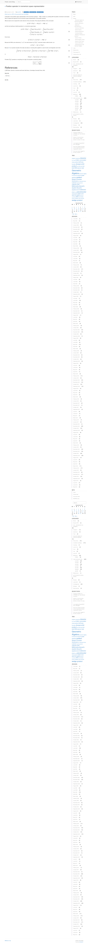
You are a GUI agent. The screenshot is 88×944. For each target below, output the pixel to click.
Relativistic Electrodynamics (78, 25)
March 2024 (75, 262)
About (74, 14)
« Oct (73, 214)
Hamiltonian (75, 181)
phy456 (76, 110)
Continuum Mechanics (79, 28)
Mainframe (75, 94)
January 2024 (76, 267)
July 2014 (75, 482)
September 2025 (76, 233)
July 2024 (75, 256)
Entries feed (75, 494)
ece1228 (78, 166)
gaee (74, 16)
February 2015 (76, 468)
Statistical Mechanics (79, 31)
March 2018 (75, 396)
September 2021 (76, 313)
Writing (74, 18)
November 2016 (76, 426)
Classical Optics (78, 29)
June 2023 (75, 281)
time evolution (80, 196)
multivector (83, 190)
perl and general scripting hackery (78, 114)
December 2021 (76, 311)
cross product (75, 162)
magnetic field (75, 184)
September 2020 (76, 336)
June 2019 (75, 367)
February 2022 (76, 308)
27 (80, 211)
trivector (73, 198)
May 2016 (75, 438)
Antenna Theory (78, 37)
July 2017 (75, 411)
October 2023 (76, 273)
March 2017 (75, 417)
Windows (75, 125)
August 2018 (75, 388)
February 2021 (76, 325)
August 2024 (75, 254)
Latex (74, 48)
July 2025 (75, 237)
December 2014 (76, 472)
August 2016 (75, 432)
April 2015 (75, 463)
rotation (82, 193)
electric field (80, 168)
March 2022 (75, 306)
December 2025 (76, 227)
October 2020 (76, 334)
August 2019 (75, 363)
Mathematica (75, 50)
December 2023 (76, 269)
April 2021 (75, 321)
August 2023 (75, 277)
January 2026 (76, 225)
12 (78, 208)
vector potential (81, 198)
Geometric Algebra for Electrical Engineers (77, 75)
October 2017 (76, 407)
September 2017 (76, 409)
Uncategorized (76, 123)
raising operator (74, 193)
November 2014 (76, 474)
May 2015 (75, 461)
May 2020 (75, 344)
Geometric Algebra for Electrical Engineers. (79, 20)
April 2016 (75, 440)
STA (77, 196)
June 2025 (75, 239)
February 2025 (76, 248)
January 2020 (76, 352)
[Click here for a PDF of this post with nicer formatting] (16, 14)
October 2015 (76, 453)
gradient (79, 177)
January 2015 (76, 470)
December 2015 (76, 449)
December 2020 (76, 329)
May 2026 (75, 220)
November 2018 (76, 382)
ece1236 (76, 101)
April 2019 (75, 371)
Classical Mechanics (79, 42)
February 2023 (76, 285)
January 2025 (76, 250)
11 (76, 208)
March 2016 (75, 443)
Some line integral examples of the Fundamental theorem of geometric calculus (79, 148)
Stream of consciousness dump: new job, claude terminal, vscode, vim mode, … (79, 139)
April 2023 (75, 283)
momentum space (33, 12)
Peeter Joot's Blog (10, 2)
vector (76, 198)
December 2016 (76, 424)
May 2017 (75, 415)
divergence (79, 164)
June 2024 (75, 258)
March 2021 (75, 323)
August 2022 (75, 296)
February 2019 (76, 375)
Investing (75, 83)
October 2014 (76, 476)
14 (82, 208)
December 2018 (76, 380)
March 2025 (75, 246)
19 (78, 210)
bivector (83, 158)
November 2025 (76, 229)
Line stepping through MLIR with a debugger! (78, 143)
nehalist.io (81, 942)
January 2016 (76, 447)
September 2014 (76, 478)
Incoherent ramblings (77, 81)
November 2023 (76, 271)
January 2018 (76, 401)
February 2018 (76, 399)
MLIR (78, 189)
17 (74, 210)
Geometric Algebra (76, 172)
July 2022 (75, 298)
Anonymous (79, 1)
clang (74, 160)
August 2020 (75, 338)
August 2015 (75, 457)
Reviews (75, 118)
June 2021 (75, 317)
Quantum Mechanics (79, 23)
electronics (75, 70)
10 (74, 208)
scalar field (75, 121)
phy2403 (76, 108)
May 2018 (75, 392)
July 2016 (75, 434)
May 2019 (75, 369)
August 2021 (75, 315)
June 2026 (75, 218)
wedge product (77, 200)
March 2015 (75, 466)
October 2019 (76, 359)
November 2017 (76, 405)
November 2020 (76, 332)
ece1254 (76, 103)
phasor (73, 192)
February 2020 (76, 350)
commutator (26, 12)
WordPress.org (76, 498)
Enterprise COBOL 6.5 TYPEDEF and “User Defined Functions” (79, 134)
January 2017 (76, 422)
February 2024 (76, 264)
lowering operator (80, 182)
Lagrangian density (82, 181)
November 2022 (76, 290)
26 (78, 211)
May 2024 (75, 260)
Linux (74, 88)
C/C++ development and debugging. (78, 64)
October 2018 (76, 384)
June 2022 (75, 300)
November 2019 (76, 357)
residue (79, 193)
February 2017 (76, 419)
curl (80, 162)
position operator (40, 12)
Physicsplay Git (76, 52)
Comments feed (76, 496)
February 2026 (76, 223)
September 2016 (76, 430)
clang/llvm (75, 68)
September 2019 (76, 361)
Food (74, 72)
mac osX (75, 92)
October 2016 (76, 428)
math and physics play (77, 98)
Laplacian (74, 182)
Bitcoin (74, 59)
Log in (74, 492)
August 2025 (75, 235)
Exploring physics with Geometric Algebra (79, 45)
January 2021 (76, 327)
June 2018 (75, 390)
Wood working (76, 127)
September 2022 (76, 294)
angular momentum (76, 158)
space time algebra (76, 195)
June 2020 (75, 342)
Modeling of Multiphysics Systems (80, 35)
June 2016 (75, 436)
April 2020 (75, 346)
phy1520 (19, 12)
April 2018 (75, 394)
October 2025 (76, 231)
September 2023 (76, 275)
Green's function (77, 179)
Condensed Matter (78, 33)
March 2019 (75, 373)
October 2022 (76, 292)
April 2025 (75, 244)
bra (72, 160)
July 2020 (75, 340)
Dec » (76, 214)
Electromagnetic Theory (80, 39)
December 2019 (76, 355)
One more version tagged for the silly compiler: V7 (79, 151)
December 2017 (76, 403)
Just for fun (75, 86)
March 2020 (75, 348)
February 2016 (76, 445)
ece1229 (76, 99)
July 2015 (75, 459)
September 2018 (76, 386)
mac (74, 90)
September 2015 (76, 455)
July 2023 (75, 279)
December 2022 (76, 288)
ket (78, 181)
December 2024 (76, 252)
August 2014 (75, 480)
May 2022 (75, 302)
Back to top (8, 940)
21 (82, 210)
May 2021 (75, 319)
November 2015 (76, 451)
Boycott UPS (76, 61)
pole (76, 192)
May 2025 (75, 241)
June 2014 (75, 484)
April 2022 (75, 304)
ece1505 (76, 104)
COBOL (76, 96)
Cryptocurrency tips (77, 54)
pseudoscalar (81, 192)
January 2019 (76, 378)
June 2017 (75, 413)
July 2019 (75, 365)
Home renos (75, 79)
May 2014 (75, 487)
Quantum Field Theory (79, 41)
